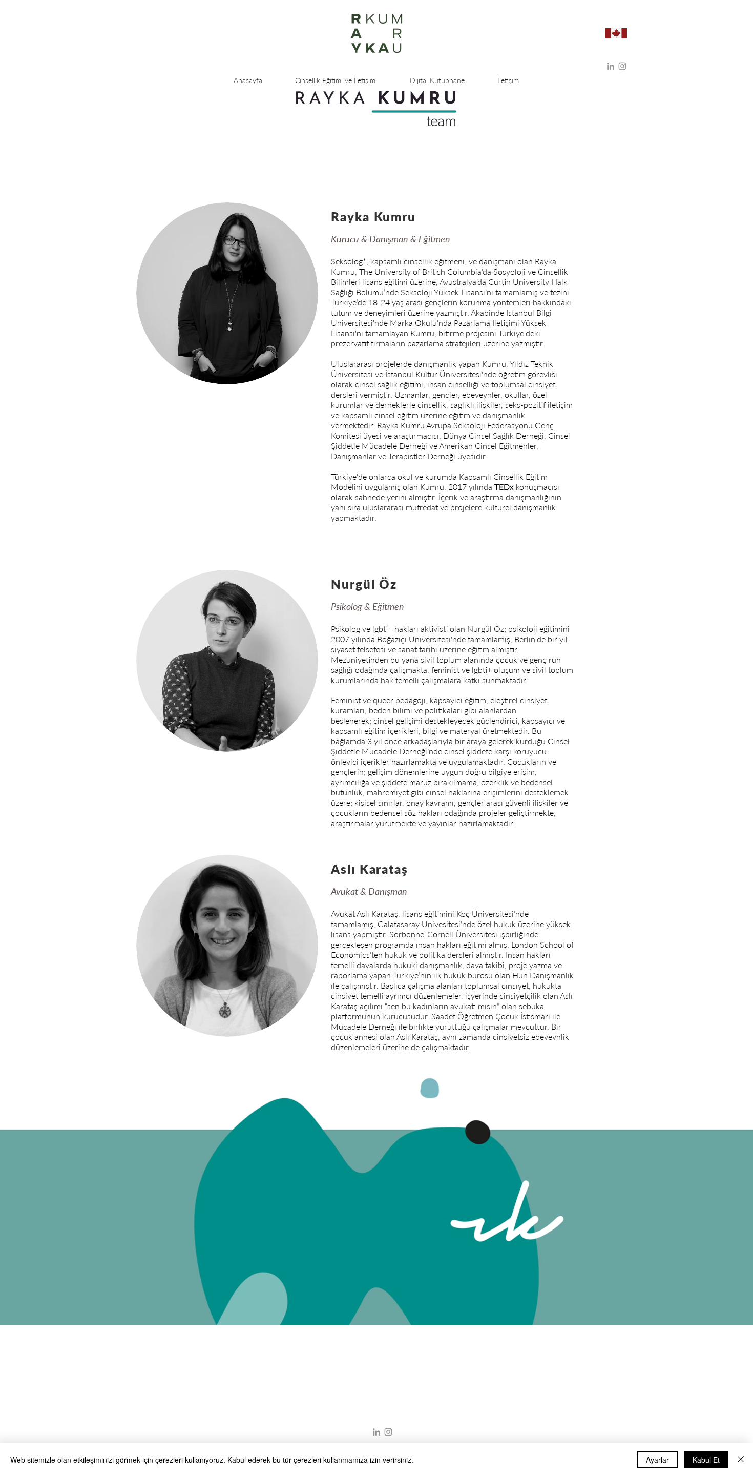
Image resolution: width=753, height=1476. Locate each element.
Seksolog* (348, 261)
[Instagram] (622, 66)
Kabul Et (706, 1459)
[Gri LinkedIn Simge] (610, 66)
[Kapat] (741, 1459)
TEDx (504, 486)
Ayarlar (657, 1459)
